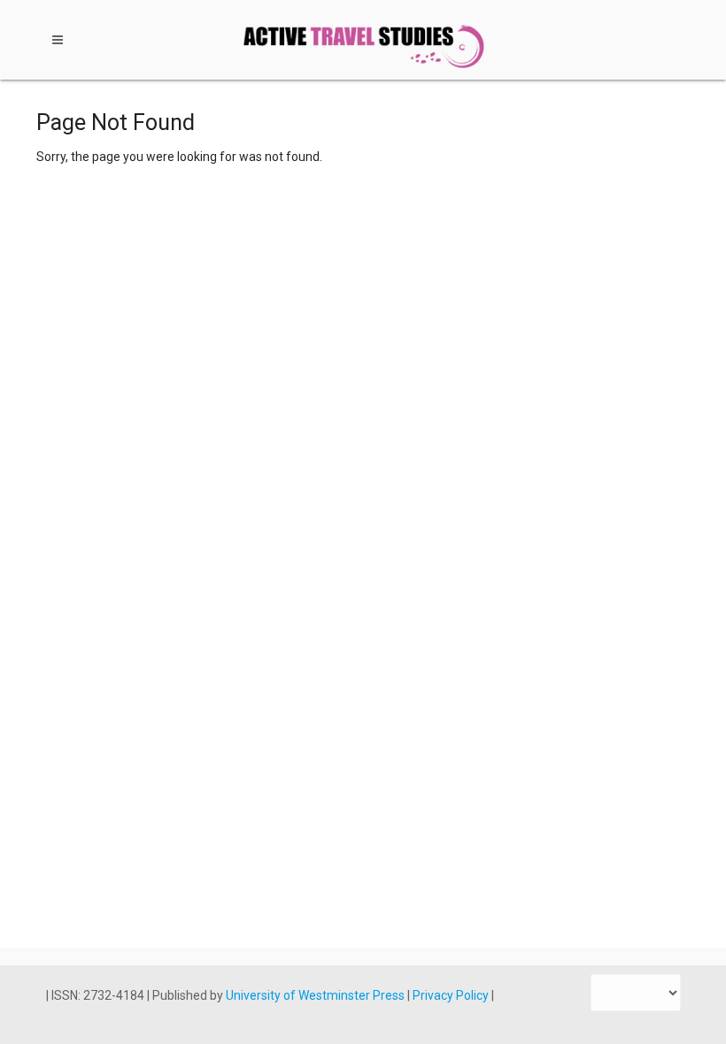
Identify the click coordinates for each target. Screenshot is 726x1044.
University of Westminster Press (316, 995)
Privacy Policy (452, 995)
